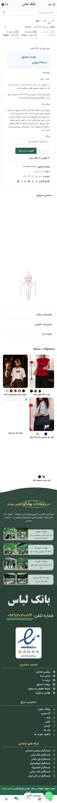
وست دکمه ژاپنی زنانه (41, 394)
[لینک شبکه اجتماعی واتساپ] (22, 181)
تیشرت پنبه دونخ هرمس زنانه (15, 394)
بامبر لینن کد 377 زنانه (32, 176)
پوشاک (36, 171)
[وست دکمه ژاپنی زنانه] (41, 371)
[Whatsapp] (49, 795)
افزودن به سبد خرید (26, 150)
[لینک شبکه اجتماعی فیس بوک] (36, 181)
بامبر (37, 20)
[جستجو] (4, 12)
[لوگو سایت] (28, 4)
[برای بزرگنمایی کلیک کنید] (49, 23)
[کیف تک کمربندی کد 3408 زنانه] (41, 414)
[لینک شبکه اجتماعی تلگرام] (18, 181)
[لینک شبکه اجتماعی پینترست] (29, 181)
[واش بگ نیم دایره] (15, 414)
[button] (52, 27)
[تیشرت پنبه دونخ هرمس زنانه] (15, 371)
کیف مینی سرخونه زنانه (41, 480)
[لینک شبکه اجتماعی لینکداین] (25, 181)
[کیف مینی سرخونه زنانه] (41, 457)
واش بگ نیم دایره (15, 433)
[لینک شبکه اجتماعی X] (33, 181)
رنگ (48, 136)
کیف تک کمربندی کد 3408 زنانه (42, 437)
